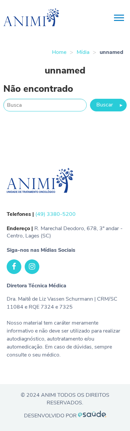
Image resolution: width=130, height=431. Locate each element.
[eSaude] (92, 415)
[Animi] (12, 18)
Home (59, 52)
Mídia (83, 52)
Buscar (109, 104)
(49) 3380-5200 (55, 214)
